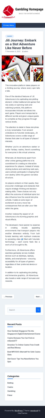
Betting (10, 383)
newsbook (34, 411)
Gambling (11, 391)
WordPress (19, 411)
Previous (7, 297)
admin (26, 51)
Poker (9, 395)
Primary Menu (8, 25)
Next (39, 297)
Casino (9, 36)
